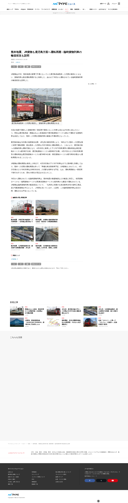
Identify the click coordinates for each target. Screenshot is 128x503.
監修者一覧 (35, 484)
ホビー (67, 9)
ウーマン (37, 9)
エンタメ (60, 9)
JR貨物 (13, 259)
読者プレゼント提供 (13, 477)
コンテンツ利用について (38, 477)
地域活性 (76, 9)
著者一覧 (10, 484)
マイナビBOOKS (112, 9)
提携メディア (59, 477)
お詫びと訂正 (59, 481)
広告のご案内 (11, 479)
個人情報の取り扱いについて (63, 472)
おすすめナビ (102, 9)
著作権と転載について (14, 474)
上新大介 (18, 62)
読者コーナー (93, 9)
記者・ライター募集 (61, 479)
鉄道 (29, 443)
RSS (33, 479)
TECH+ (17, 9)
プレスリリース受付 (61, 474)
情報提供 (34, 481)
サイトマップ (35, 474)
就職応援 (54, 9)
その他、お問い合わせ (14, 481)
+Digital (23, 9)
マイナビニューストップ (14, 443)
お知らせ (10, 472)
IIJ (83, 9)
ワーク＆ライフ (45, 9)
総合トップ (10, 9)
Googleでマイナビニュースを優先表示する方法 (64, 12)
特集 (71, 9)
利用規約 (34, 472)
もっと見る (91, 83)
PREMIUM (30, 9)
